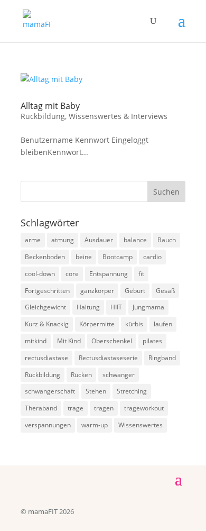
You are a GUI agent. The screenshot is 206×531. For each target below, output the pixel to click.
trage (75, 408)
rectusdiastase (46, 357)
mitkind (35, 340)
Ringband (162, 357)
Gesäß (165, 290)
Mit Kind (69, 340)
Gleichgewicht (45, 307)
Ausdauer (99, 239)
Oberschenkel (111, 340)
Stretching (132, 391)
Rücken (81, 374)
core (72, 273)
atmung (62, 239)
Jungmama (148, 307)
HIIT (116, 307)
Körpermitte (97, 323)
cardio (152, 256)
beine (84, 256)
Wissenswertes (140, 424)
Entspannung (108, 273)
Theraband (41, 408)
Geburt (135, 290)
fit (141, 273)
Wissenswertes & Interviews (118, 116)
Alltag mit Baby (50, 106)
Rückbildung (43, 116)
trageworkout (144, 408)
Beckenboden (45, 256)
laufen (163, 323)
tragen (104, 408)
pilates (152, 340)
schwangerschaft (50, 391)
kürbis (134, 323)
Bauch (166, 239)
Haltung (88, 307)
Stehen (96, 391)
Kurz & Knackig (47, 323)
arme (33, 239)
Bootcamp (117, 256)
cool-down (40, 273)
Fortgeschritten (47, 290)
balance (135, 239)
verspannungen (48, 424)
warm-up (94, 424)
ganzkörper (97, 290)
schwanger (118, 374)
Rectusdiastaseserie (108, 357)
